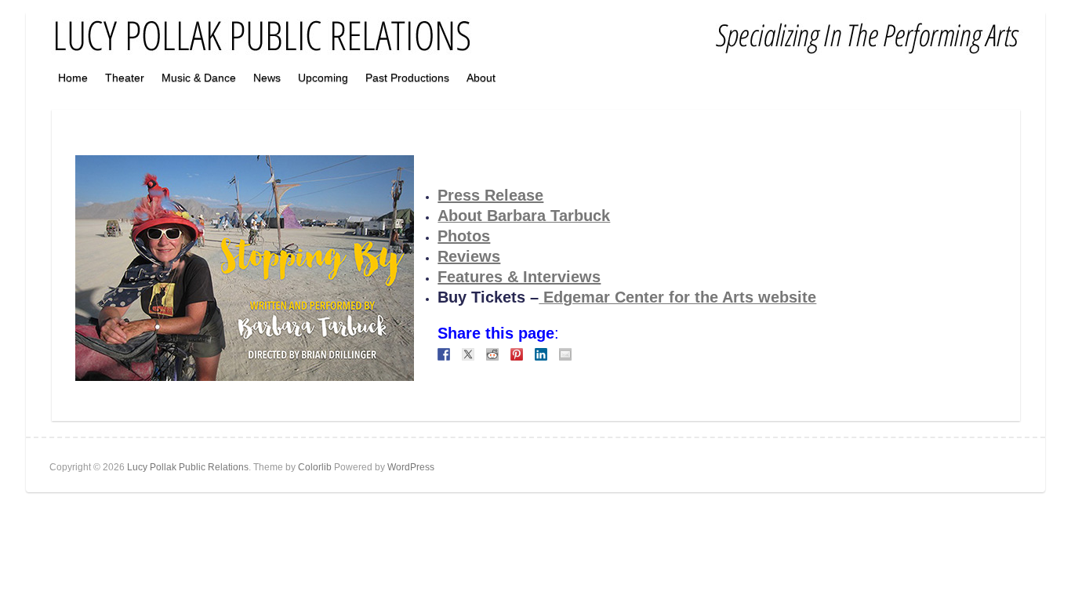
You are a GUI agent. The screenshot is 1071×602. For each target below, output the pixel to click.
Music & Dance (199, 77)
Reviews (468, 256)
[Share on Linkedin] (541, 354)
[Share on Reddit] (492, 354)
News (267, 77)
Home (73, 77)
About (481, 77)
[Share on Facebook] (443, 354)
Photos (463, 236)
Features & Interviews (519, 276)
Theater (124, 77)
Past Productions (407, 77)
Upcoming (323, 77)
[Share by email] (565, 354)
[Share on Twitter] (468, 354)
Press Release (490, 195)
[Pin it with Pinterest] (516, 354)
